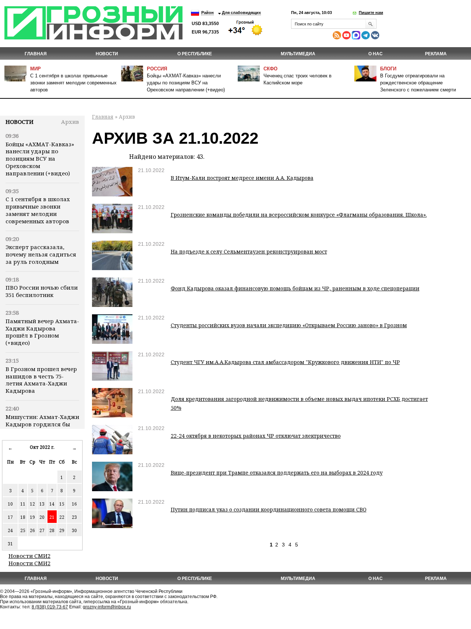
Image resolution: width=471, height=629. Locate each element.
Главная (36, 53)
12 (32, 504)
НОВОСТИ (107, 53)
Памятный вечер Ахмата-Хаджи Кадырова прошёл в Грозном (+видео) (42, 331)
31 (10, 544)
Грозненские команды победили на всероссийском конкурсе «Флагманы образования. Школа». (299, 214)
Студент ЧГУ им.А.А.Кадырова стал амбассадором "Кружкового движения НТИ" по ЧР (285, 362)
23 (74, 517)
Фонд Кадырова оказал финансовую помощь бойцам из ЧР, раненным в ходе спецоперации (295, 288)
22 (61, 517)
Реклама (436, 53)
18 (22, 517)
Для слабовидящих (241, 12)
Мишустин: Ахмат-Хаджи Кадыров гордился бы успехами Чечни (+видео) (42, 424)
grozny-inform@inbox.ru (107, 606)
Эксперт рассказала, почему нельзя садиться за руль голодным (41, 254)
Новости (19, 121)
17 (10, 517)
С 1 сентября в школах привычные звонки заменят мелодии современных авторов (73, 82)
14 (51, 504)
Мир (35, 68)
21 (51, 517)
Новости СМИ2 (29, 555)
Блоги (388, 68)
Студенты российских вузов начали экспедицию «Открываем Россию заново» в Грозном (289, 325)
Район (207, 12)
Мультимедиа (298, 53)
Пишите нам (371, 12)
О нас (375, 53)
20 (42, 517)
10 (10, 504)
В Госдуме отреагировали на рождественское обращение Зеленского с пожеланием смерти (418, 82)
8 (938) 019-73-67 (50, 606)
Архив (70, 121)
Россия (157, 68)
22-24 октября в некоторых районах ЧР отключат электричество (256, 435)
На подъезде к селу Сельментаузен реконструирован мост (249, 251)
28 (51, 530)
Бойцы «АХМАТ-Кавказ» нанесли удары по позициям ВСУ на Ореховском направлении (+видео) (186, 82)
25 (22, 530)
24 (10, 530)
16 (74, 504)
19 (32, 517)
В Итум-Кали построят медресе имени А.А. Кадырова (242, 177)
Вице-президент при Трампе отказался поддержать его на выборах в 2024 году (277, 472)
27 (42, 530)
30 (74, 530)
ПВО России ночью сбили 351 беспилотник (42, 291)
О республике (194, 53)
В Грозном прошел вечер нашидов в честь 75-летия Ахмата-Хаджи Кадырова (41, 379)
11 (22, 504)
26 (32, 530)
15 (61, 504)
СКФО (270, 68)
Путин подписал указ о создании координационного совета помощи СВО (268, 509)
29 (61, 530)
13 (42, 504)
